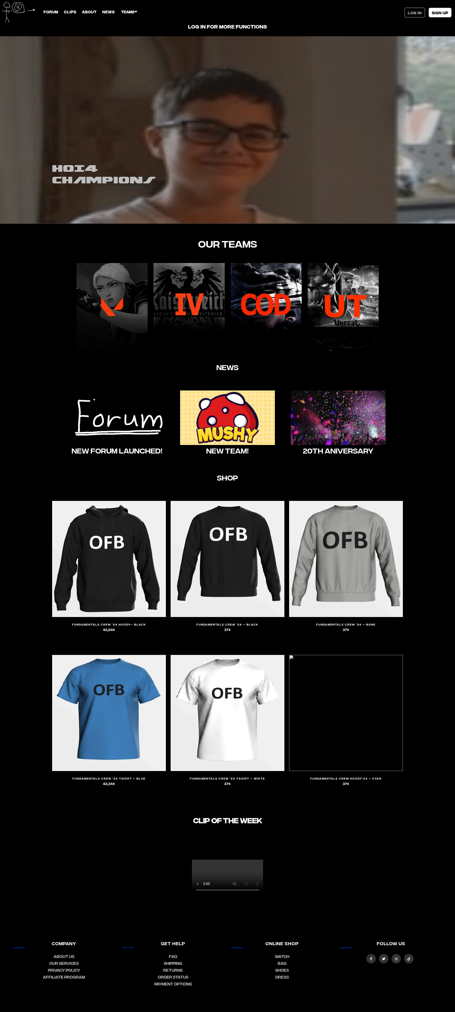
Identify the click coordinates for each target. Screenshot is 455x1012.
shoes (282, 970)
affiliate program (64, 977)
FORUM (51, 11)
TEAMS (127, 11)
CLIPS (70, 11)
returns (173, 970)
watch (282, 956)
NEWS (108, 11)
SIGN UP (440, 12)
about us (64, 956)
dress (282, 977)
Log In (415, 12)
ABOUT (89, 11)
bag (282, 963)
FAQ (173, 956)
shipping (173, 963)
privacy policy (64, 970)
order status (173, 977)
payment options (173, 983)
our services (64, 963)
